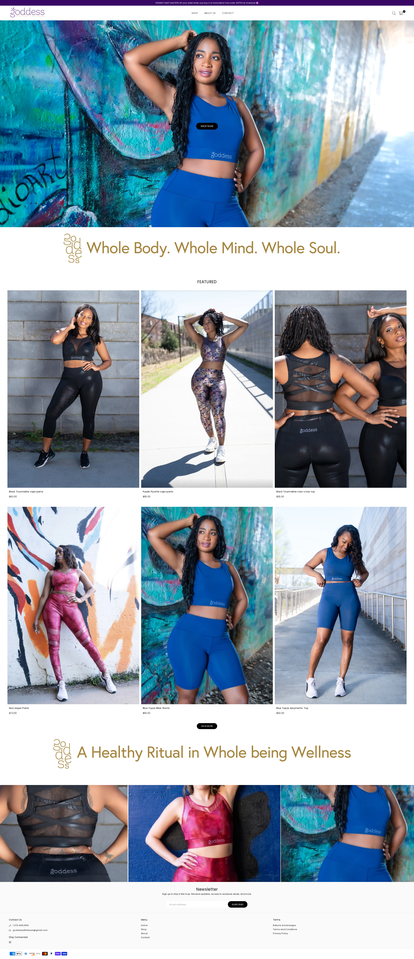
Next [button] (409, 124)
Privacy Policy (280, 933)
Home (144, 925)
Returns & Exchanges (284, 925)
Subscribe (238, 904)
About (144, 933)
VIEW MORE (207, 726)
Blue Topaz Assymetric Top (292, 708)
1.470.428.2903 (21, 925)
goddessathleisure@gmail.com (30, 930)
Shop (195, 13)
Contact (228, 13)
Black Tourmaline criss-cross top (295, 491)
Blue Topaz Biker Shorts (156, 708)
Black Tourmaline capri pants (26, 491)
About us (210, 13)
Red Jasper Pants (19, 708)
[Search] (394, 13)
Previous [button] (5, 124)
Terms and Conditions (285, 929)
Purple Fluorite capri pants (158, 491)
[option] (207, 123)
